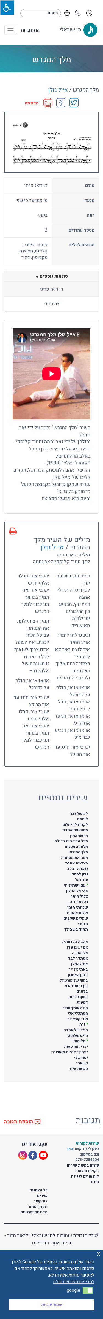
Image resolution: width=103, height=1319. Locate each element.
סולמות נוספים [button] (53, 276)
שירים (42, 1196)
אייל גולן (58, 90)
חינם (95, 1182)
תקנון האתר (38, 1207)
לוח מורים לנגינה (85, 1176)
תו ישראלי (70, 29)
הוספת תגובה (19, 1121)
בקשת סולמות (87, 1171)
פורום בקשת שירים (83, 1165)
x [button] (98, 1253)
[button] (88, 1290)
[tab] (51, 276)
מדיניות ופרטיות (34, 1212)
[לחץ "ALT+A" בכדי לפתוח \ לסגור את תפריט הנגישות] (7, 7)
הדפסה (32, 103)
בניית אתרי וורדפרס (51, 1243)
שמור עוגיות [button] (51, 1304)
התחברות (30, 30)
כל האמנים (38, 1190)
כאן (70, 1149)
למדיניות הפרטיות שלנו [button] (73, 1281)
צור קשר (41, 1201)
